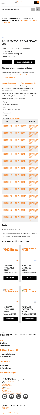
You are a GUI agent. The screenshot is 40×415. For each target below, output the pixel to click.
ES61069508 (7, 217)
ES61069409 (7, 147)
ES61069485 (7, 203)
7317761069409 (20, 147)
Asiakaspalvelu (7, 386)
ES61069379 (7, 126)
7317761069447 (20, 175)
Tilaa (1, 340)
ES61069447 (7, 175)
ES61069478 (7, 196)
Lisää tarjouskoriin (24, 62)
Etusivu (4, 18)
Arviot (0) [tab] (32, 83)
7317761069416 (20, 154)
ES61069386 (7, 133)
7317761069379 (20, 126)
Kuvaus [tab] (4, 83)
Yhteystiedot (6, 384)
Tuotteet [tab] (24, 83)
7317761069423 (20, 161)
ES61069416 (7, 154)
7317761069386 (20, 133)
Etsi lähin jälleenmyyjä (9, 350)
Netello (5, 408)
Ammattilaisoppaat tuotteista (12, 393)
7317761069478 (20, 196)
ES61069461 (7, 189)
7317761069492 (20, 210)
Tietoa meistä (6, 389)
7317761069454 (20, 182)
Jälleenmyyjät (6, 391)
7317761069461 (20, 189)
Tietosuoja (5, 407)
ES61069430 (7, 168)
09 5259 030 (9, 381)
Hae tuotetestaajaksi (8, 372)
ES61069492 (7, 210)
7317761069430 (20, 168)
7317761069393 (20, 140)
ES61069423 (7, 161)
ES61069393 (7, 140)
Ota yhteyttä (5, 361)
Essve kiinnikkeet (15, 18)
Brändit (4, 390)
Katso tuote (10, 278)
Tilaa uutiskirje (14, 413)
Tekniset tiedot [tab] (14, 83)
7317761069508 (20, 217)
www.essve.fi (15, 118)
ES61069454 (7, 182)
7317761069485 (20, 203)
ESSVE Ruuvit (14, 21)
